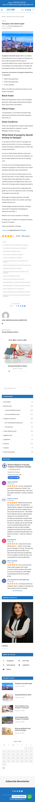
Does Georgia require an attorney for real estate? (17, 265)
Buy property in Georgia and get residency (15, 248)
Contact (4, 230)
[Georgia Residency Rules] (17, 353)
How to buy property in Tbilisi (11, 276)
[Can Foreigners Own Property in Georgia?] (7, 708)
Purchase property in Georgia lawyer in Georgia (16, 285)
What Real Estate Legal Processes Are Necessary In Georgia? (17, 295)
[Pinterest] (26, 10)
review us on (13, 477)
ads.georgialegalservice (15, 26)
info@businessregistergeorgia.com (19, 4)
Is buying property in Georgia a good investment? (17, 282)
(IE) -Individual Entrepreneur (19, 423)
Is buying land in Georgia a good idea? (13, 279)
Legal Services (18, 435)
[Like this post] (13, 306)
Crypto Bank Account (18, 431)
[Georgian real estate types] (7, 686)
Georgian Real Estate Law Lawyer (12, 268)
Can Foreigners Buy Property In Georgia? (22, 718)
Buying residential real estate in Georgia (23, 729)
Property (4, 20)
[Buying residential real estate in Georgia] (7, 731)
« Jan (3, 768)
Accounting (18, 402)
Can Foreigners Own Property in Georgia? (22, 707)
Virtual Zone (19, 427)
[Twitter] (23, 10)
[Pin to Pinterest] (20, 306)
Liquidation (18, 439)
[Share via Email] (24, 306)
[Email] (30, 10)
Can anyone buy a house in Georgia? (13, 254)
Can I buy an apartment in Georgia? (12, 257)
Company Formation (18, 418)
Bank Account (18, 406)
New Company (12, 561)
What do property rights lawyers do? (13, 288)
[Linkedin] (28, 10)
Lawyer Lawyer (12, 498)
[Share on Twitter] (18, 306)
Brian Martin (11, 539)
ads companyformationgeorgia (18, 579)
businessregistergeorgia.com (17, 799)
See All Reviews (17, 590)
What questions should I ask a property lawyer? (16, 291)
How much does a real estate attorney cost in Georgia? (16, 272)
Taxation (18, 448)
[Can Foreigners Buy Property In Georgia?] (7, 720)
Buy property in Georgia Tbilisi (11, 251)
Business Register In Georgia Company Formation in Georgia (19, 466)
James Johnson (12, 482)
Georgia (23, 230)
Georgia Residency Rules (17, 366)
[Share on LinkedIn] (22, 306)
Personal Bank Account (19, 414)
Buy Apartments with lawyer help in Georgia (15, 245)
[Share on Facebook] (16, 306)
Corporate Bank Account (19, 410)
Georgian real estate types (23, 683)
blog (4, 241)
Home (4, 16)
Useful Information (18, 452)
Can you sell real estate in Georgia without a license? (15, 261)
